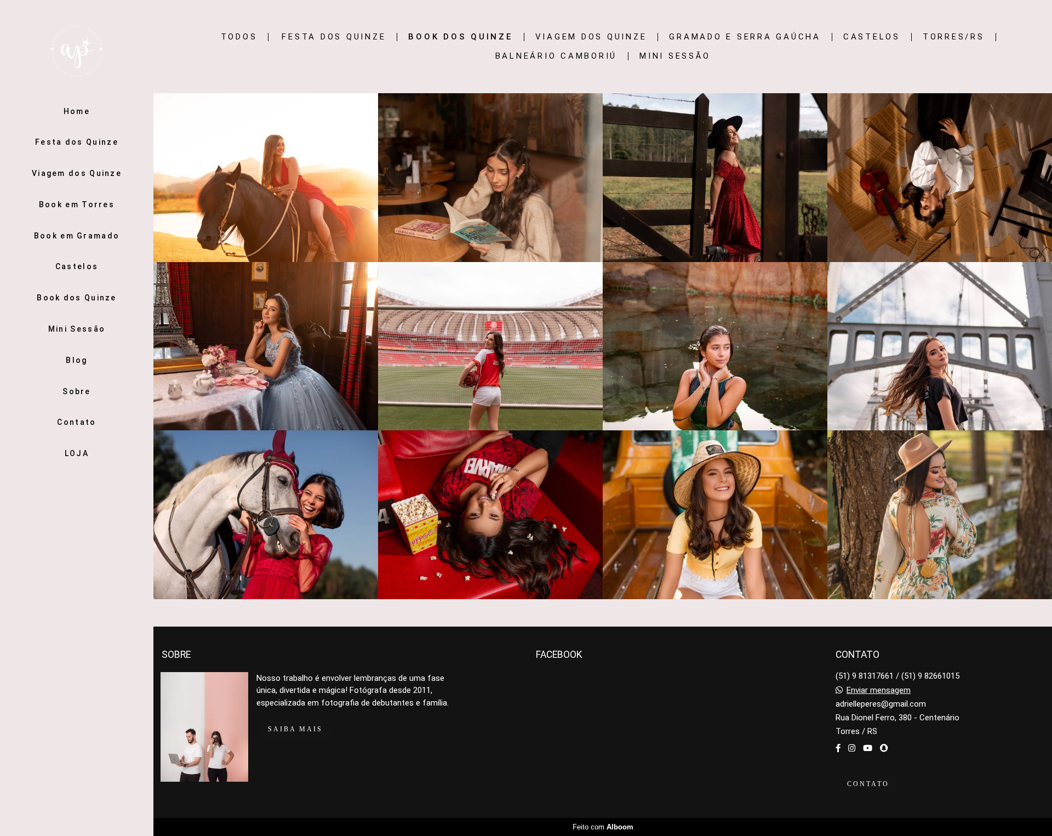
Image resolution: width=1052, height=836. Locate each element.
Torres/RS (954, 37)
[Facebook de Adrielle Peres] (838, 748)
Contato (76, 422)
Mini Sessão (76, 329)
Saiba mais (295, 729)
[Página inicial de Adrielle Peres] (77, 52)
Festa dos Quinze (76, 142)
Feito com (603, 827)
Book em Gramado (77, 235)
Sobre (76, 391)
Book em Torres (77, 204)
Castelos (76, 266)
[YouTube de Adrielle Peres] (867, 748)
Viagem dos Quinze (77, 173)
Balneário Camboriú (556, 56)
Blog (76, 360)
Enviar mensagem (879, 690)
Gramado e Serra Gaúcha (745, 37)
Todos (239, 37)
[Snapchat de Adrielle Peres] (884, 748)
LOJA (77, 453)
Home (77, 111)
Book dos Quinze (77, 297)
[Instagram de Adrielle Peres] (851, 748)
